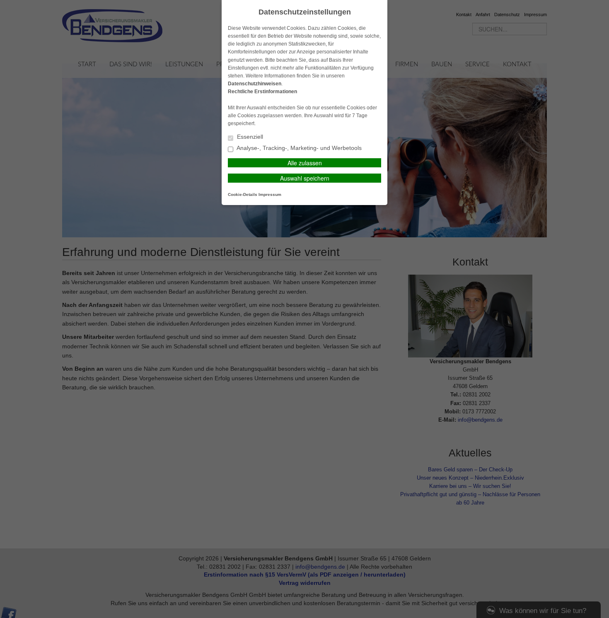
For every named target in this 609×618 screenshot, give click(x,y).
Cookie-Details (242, 194)
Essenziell (249, 137)
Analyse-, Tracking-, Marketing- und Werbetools (298, 148)
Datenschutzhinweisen (254, 84)
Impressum (270, 194)
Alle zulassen (305, 163)
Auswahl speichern (304, 178)
